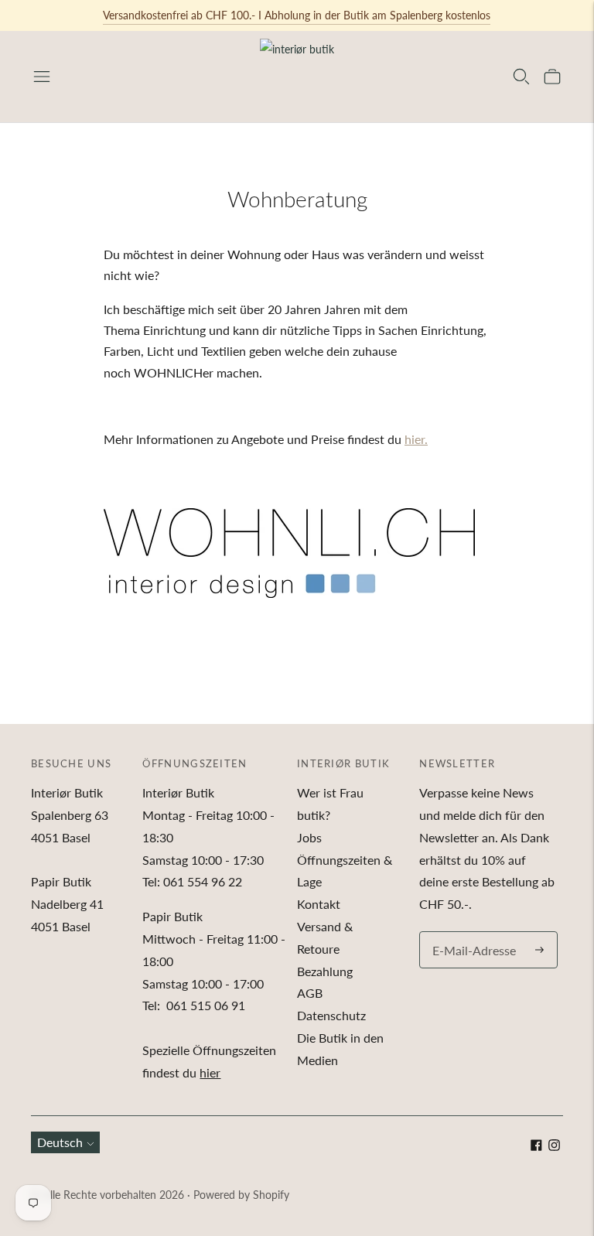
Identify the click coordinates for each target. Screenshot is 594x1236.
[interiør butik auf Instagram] (554, 1146)
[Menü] (42, 77)
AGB (310, 992)
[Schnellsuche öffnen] (521, 77)
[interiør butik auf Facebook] (536, 1146)
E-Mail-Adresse (470, 932)
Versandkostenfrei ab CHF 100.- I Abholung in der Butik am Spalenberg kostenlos (296, 15)
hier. (416, 439)
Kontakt (318, 903)
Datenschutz (331, 1015)
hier (210, 1072)
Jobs (309, 837)
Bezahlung (325, 971)
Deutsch (60, 1142)
